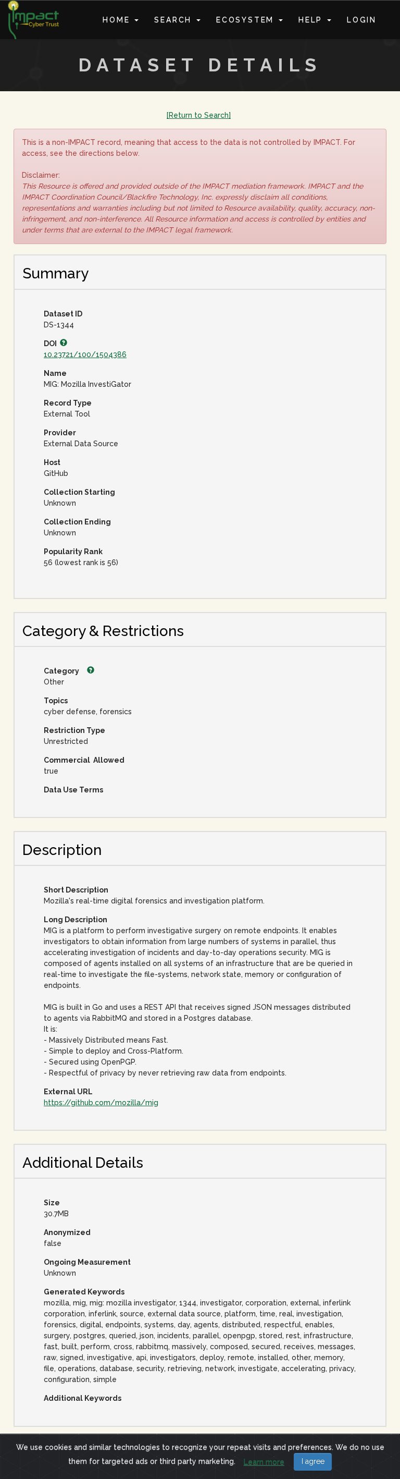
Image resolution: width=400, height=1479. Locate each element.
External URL (68, 1091)
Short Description (76, 890)
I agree (313, 1461)
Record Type (68, 403)
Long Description (75, 919)
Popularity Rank (73, 551)
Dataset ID (63, 314)
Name (55, 373)
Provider (60, 433)
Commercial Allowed (84, 760)
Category (62, 671)
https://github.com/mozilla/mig (101, 1102)
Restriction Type (74, 730)
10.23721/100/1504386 (85, 354)
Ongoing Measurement (87, 1262)
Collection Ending (77, 522)
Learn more (264, 1462)
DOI (52, 343)
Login (362, 20)
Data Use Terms (73, 790)
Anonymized (67, 1232)
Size (52, 1203)
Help (312, 20)
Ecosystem (247, 20)
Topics (56, 700)
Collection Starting (79, 492)
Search (174, 20)
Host (52, 462)
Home (118, 20)
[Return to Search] (199, 115)
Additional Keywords (82, 1398)
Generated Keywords (84, 1292)
